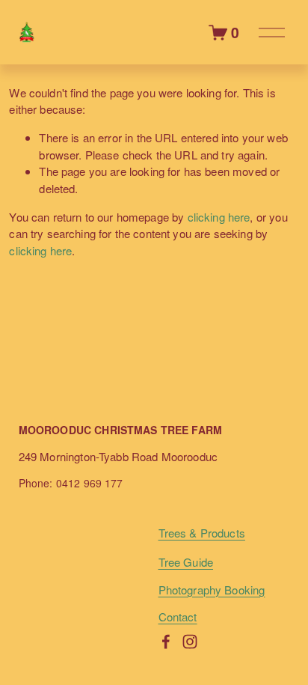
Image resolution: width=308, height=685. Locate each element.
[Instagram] (189, 641)
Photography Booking (211, 589)
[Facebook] (165, 641)
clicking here (219, 217)
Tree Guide (186, 562)
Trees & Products (201, 532)
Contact (177, 616)
